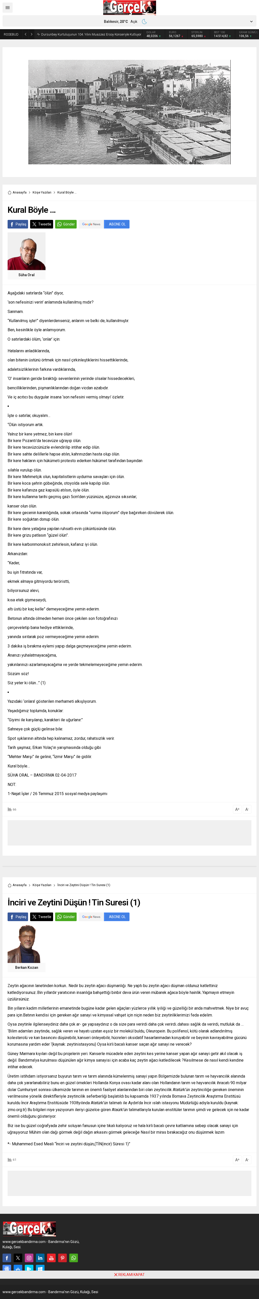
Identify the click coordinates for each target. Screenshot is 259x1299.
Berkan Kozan (26, 968)
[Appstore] (18, 1269)
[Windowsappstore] (40, 1269)
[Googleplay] (29, 1269)
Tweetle (44, 224)
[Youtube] (51, 1258)
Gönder (69, 224)
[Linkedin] (40, 1258)
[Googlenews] (7, 1269)
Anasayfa (20, 192)
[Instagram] (29, 1258)
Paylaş (21, 224)
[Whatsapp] (73, 1258)
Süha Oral (26, 275)
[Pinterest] (62, 1258)
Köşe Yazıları (42, 192)
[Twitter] (18, 1258)
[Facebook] (7, 1258)
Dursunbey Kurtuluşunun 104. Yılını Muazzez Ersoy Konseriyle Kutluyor (91, 34)
